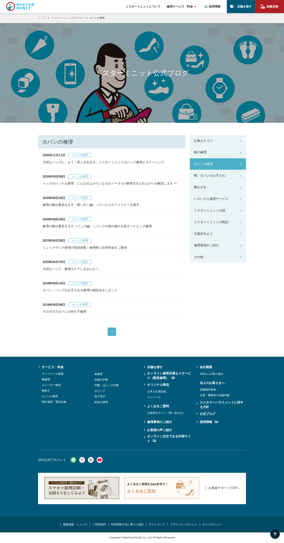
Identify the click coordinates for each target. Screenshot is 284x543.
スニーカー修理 (51, 385)
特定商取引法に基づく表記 (127, 524)
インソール (154, 397)
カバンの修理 (203, 164)
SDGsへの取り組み (211, 373)
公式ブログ (207, 413)
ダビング (99, 390)
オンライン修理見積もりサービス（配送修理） (169, 375)
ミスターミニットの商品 (211, 222)
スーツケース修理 (52, 373)
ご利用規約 (99, 524)
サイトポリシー (212, 524)
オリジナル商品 (158, 384)
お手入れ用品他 (156, 391)
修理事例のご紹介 (206, 245)
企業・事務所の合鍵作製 (215, 395)
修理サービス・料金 (180, 6)
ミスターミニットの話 (209, 210)
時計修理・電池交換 (54, 401)
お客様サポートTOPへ (224, 488)
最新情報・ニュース (75, 524)
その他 (198, 257)
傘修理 (98, 374)
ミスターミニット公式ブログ (67, 17)
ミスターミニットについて (143, 6)
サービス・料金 (53, 367)
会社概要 (206, 367)
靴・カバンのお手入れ (209, 175)
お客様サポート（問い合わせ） (166, 412)
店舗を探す (244, 6)
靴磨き (46, 390)
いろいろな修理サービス (211, 198)
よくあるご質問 (158, 406)
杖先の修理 (101, 402)
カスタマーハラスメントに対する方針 (221, 404)
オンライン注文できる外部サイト (169, 438)
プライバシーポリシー (183, 524)
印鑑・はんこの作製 (106, 385)
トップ (42, 17)
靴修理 (46, 379)
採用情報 (215, 6)
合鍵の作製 (101, 379)
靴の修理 (200, 152)
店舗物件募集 (208, 389)
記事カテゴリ (203, 141)
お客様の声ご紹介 (159, 430)
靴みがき (200, 187)
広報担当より (203, 233)
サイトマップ (157, 524)
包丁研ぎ (99, 396)
